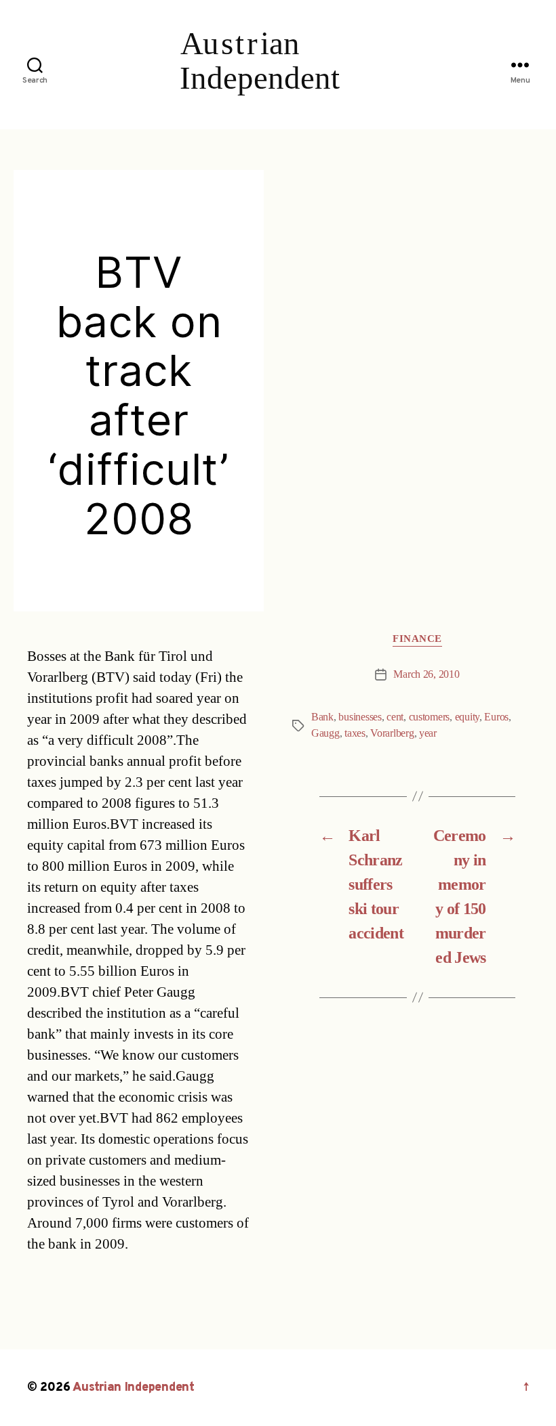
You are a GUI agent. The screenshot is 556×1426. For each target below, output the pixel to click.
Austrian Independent (134, 1388)
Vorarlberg (392, 733)
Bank (322, 717)
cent (394, 717)
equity (467, 717)
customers (429, 717)
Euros (496, 717)
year (428, 733)
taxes (354, 733)
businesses (359, 717)
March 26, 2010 (426, 674)
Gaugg (325, 733)
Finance (417, 639)
